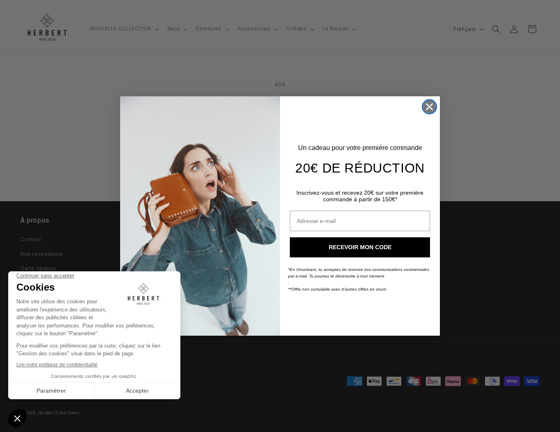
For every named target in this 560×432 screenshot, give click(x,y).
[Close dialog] (429, 107)
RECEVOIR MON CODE (360, 247)
